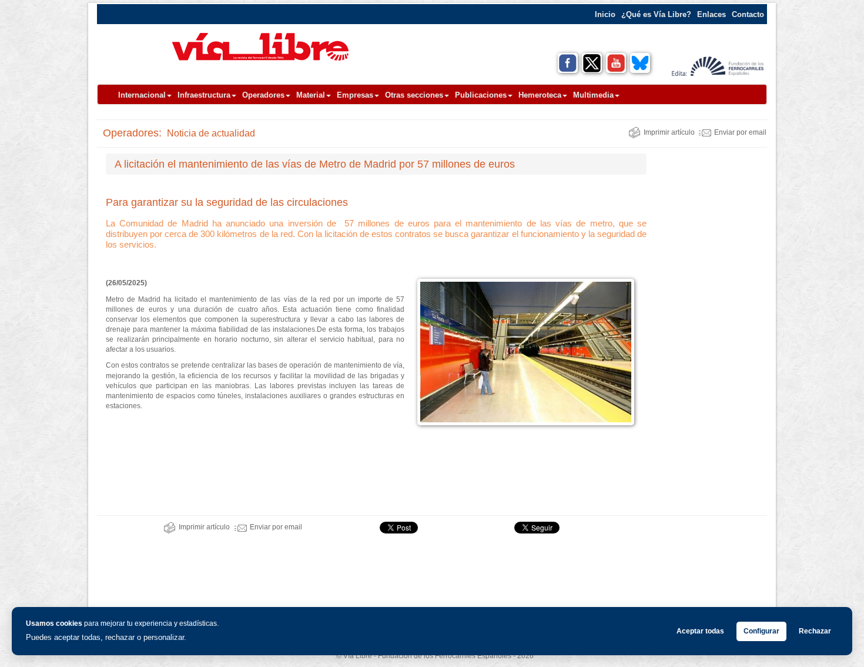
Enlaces (711, 14)
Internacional (142, 95)
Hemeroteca (539, 95)
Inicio (605, 14)
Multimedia (593, 95)
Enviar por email (740, 132)
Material (310, 95)
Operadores (263, 95)
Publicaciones (481, 95)
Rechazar (815, 631)
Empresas (355, 95)
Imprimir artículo (669, 132)
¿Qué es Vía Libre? (656, 14)
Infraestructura (204, 95)
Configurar (761, 631)
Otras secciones (414, 95)
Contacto (748, 14)
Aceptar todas (700, 631)
